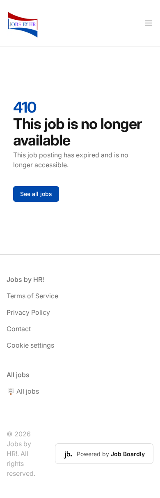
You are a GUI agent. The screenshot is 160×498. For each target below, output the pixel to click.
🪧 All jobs (23, 391)
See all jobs (36, 193)
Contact (19, 329)
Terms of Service (32, 296)
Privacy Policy (28, 312)
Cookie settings (30, 345)
